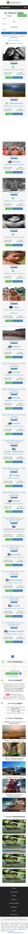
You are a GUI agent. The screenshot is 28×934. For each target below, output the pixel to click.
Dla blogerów (14, 907)
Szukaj (14, 33)
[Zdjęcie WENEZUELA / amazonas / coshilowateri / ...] (14, 54)
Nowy (15, 673)
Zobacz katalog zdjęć (14, 40)
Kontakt (14, 910)
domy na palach (16, 580)
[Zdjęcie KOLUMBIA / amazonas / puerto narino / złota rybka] (14, 546)
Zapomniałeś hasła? (14, 676)
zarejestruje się (17, 685)
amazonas (14, 69)
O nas (14, 888)
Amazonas (15, 164)
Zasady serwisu (14, 892)
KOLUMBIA (8, 454)
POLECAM (9, 77)
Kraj (14, 21)
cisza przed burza (16, 103)
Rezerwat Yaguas (19, 310)
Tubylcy (16, 307)
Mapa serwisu (14, 914)
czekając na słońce (16, 631)
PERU (7, 310)
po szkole (16, 606)
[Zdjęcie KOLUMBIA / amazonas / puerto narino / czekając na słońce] (14, 623)
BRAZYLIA (10, 478)
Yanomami (16, 162)
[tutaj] (23, 707)
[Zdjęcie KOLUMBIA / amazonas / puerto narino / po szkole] (14, 597)
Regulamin (14, 899)
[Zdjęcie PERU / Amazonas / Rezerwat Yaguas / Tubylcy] (14, 294)
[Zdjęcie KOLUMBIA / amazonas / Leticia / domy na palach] (14, 572)
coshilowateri (21, 69)
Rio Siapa (21, 164)
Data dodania (14, 27)
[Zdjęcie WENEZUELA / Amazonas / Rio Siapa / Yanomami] (14, 148)
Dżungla (16, 475)
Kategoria (9, 16)
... (16, 67)
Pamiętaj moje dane (14, 671)
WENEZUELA (8, 69)
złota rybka (16, 554)
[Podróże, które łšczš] (14, 2)
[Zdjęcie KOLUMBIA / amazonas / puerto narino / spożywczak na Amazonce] (14, 518)
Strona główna (5, 7)
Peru (17, 313)
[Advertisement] (14, 128)
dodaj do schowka (18, 77)
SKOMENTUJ (13, 63)
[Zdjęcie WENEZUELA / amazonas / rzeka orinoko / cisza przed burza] (14, 90)
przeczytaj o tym (21, 697)
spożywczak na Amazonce (14, 529)
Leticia (20, 582)
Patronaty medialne (14, 903)
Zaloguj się (8, 673)
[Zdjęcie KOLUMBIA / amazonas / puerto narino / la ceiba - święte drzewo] (14, 441)
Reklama (14, 895)
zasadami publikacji (17, 699)
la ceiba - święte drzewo (14, 451)
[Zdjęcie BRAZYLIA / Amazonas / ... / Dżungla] (14, 468)
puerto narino (20, 454)
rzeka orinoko (21, 106)
